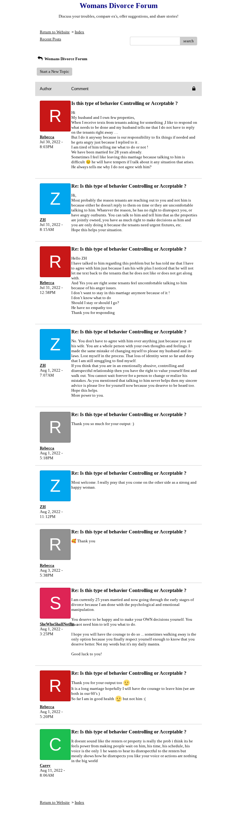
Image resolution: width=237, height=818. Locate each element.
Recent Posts (50, 39)
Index (79, 32)
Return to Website (55, 32)
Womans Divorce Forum (65, 58)
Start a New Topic (54, 71)
